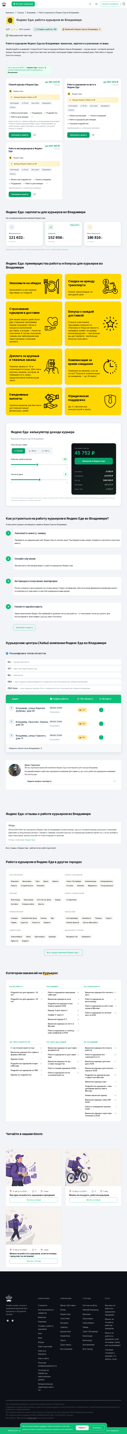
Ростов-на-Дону (44, 900)
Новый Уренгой (72, 922)
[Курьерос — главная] (4, 4)
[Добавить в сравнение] (34, 135)
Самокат (64, 1327)
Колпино (80, 886)
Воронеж (14, 881)
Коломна (40, 886)
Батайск (14, 904)
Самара (14, 918)
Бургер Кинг (65, 1331)
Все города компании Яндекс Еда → (63, 952)
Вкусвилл (64, 1323)
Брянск (55, 881)
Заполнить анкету (19, 135)
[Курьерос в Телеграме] (13, 1321)
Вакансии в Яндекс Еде (93, 461)
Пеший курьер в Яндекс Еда (23, 84)
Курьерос (10, 13)
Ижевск (47, 922)
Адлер (57, 900)
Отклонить (97, 1428)
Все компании (66, 1349)
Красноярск (40, 937)
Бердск (25, 941)
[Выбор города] (90, 3)
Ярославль (27, 881)
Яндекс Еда (18, 91)
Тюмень (98, 918)
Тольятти (36, 922)
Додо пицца (65, 1345)
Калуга (14, 886)
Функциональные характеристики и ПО (46, 1387)
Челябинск (86, 918)
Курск (45, 881)
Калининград (90, 881)
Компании (42, 1322)
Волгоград (15, 900)
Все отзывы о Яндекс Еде (17, 848)
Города (20, 13)
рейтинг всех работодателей (43, 848)
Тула (37, 881)
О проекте (42, 1305)
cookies (43, 1426)
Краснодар (28, 900)
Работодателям (45, 1346)
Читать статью (34, 1200)
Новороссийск (28, 904)
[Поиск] (96, 3)
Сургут (109, 918)
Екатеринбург (72, 918)
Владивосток (72, 937)
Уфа (52, 918)
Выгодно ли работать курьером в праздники (32, 1195)
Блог (40, 1333)
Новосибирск (16, 937)
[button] (123, 4)
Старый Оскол (27, 886)
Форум (41, 1342)
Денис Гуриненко (32, 765)
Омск (28, 937)
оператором (32, 1418)
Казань (44, 918)
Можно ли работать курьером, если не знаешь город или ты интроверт (33, 1255)
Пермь (14, 922)
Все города (88, 1349)
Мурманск (92, 886)
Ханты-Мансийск (90, 922)
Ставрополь (71, 900)
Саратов (24, 922)
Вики (40, 1338)
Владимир (31, 13)
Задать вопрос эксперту (39, 781)
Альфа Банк (65, 1336)
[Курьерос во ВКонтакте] (8, 1321)
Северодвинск (106, 881)
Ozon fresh (65, 1318)
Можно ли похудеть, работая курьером (89, 1195)
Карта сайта (43, 1358)
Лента (63, 1340)
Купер (63, 1310)
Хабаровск (86, 937)
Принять (82, 1428)
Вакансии (42, 1317)
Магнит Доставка (68, 1305)
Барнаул (52, 937)
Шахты (41, 904)
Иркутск (14, 941)
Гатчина (69, 886)
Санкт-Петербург (73, 881)
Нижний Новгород (29, 918)
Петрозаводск (107, 886)
